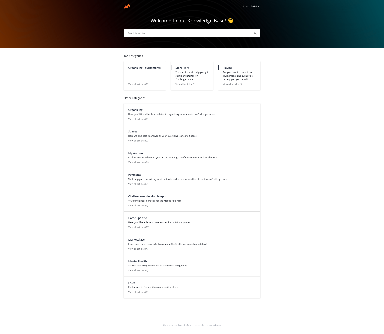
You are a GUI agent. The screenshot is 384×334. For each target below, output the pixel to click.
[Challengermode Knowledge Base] (127, 7)
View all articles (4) (138, 248)
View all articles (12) (138, 84)
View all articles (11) (138, 118)
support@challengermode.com (208, 325)
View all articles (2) (138, 270)
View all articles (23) (138, 140)
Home (245, 6)
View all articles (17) (138, 227)
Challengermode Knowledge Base (177, 325)
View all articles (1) (138, 205)
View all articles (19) (138, 162)
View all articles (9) (185, 84)
